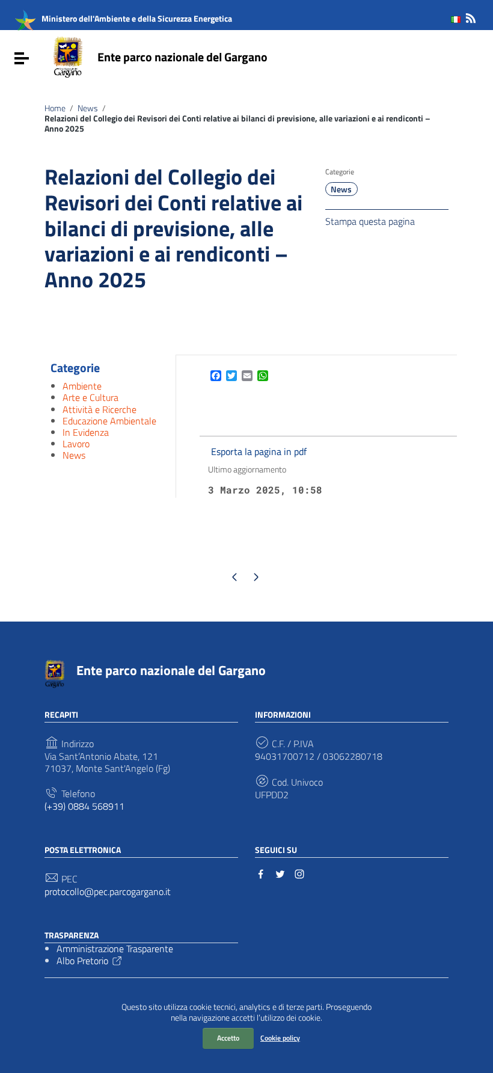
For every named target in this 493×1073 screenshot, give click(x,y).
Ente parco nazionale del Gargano (182, 56)
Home (55, 108)
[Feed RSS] (471, 16)
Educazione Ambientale (109, 421)
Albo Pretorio (82, 960)
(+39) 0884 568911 (84, 806)
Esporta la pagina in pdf (259, 451)
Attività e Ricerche (99, 409)
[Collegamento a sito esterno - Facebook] (261, 873)
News (88, 108)
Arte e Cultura (90, 397)
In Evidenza (86, 432)
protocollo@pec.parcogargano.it (107, 891)
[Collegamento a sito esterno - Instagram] (299, 873)
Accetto (228, 1038)
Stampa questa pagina (370, 220)
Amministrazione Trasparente (115, 948)
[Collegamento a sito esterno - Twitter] (280, 873)
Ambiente (82, 386)
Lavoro (76, 443)
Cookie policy (280, 1038)
